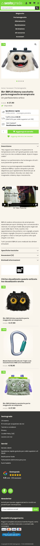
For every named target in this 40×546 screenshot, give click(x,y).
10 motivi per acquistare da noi (12, 424)
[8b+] (20, 270)
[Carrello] (34, 3)
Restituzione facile (8, 457)
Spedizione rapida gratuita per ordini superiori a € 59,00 (19, 452)
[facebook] (4, 491)
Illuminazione (20, 25)
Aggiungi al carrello (24, 131)
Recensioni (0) (7, 255)
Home (3, 88)
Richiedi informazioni (10, 260)
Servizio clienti (6, 448)
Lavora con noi (6, 437)
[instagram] (10, 491)
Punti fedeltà (6, 463)
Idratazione (20, 29)
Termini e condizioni (8, 427)
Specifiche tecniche (9, 250)
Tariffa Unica (13, 117)
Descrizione (6, 146)
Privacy (3, 430)
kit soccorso (20, 33)
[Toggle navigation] (38, 3)
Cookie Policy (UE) (7, 434)
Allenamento (20, 21)
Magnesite (20, 13)
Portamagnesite (20, 17)
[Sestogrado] (11, 3)
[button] (35, 44)
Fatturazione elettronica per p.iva (13, 460)
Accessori (20, 37)
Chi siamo (5, 421)
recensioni (16, 478)
